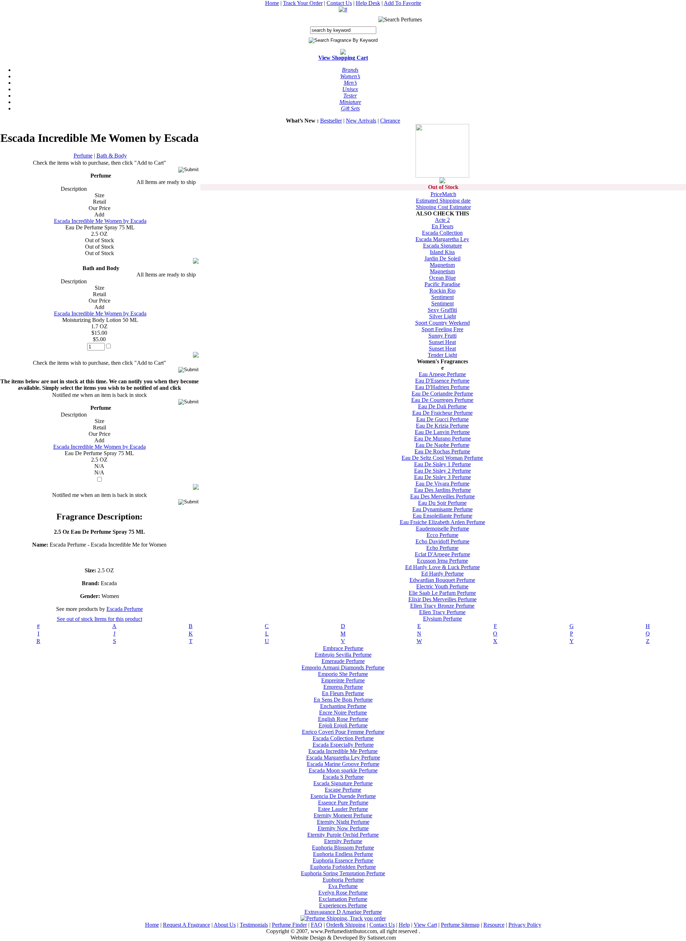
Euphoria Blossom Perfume (343, 848)
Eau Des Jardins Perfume (442, 490)
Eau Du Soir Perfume (442, 503)
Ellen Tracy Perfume (442, 612)
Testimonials (254, 925)
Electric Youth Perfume (442, 586)
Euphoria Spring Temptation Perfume (343, 873)
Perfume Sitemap (460, 925)
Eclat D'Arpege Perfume (442, 554)
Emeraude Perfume (343, 661)
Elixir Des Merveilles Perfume (442, 599)
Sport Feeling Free (442, 329)
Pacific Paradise (442, 284)
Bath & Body (111, 156)
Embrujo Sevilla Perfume (343, 655)
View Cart (425, 925)
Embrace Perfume (343, 648)
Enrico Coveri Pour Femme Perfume (343, 732)
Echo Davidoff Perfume (442, 541)
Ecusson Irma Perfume (442, 561)
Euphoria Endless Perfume (343, 854)
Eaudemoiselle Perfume (442, 529)
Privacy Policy (524, 925)
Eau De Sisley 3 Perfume (442, 477)
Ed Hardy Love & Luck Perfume (442, 567)
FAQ (316, 925)
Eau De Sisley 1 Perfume (442, 464)
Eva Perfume (343, 886)
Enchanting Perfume (343, 706)
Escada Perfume (124, 609)
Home (272, 3)
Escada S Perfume (343, 777)
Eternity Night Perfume (343, 822)
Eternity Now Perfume (343, 828)
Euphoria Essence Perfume (343, 860)
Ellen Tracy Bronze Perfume (442, 606)
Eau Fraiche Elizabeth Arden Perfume (442, 522)
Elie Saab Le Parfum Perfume (442, 593)
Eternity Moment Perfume (343, 815)
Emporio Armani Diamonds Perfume (343, 667)
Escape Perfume (343, 790)
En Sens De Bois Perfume (343, 700)
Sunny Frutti (442, 336)
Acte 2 (442, 220)
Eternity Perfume (343, 841)
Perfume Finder (289, 925)
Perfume (83, 156)
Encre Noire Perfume (343, 713)
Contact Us (339, 3)
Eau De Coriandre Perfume (442, 393)
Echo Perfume (442, 548)
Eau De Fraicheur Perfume (442, 413)
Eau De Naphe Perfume (442, 445)
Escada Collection (442, 233)
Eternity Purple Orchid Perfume (343, 835)
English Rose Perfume (343, 719)
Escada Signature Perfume (343, 783)
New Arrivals (361, 121)
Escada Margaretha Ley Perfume (343, 758)
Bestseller (331, 121)
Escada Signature (442, 246)
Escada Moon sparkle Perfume (343, 770)
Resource (493, 925)
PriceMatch (443, 194)
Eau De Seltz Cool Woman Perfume (442, 458)
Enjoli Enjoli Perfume (343, 725)
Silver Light (442, 316)
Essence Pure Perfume (343, 803)
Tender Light (442, 355)
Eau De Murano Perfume (442, 438)
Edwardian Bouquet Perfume (442, 580)
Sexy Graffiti (442, 310)
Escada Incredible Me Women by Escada (100, 221)
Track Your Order (303, 3)
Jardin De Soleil (442, 258)
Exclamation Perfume (343, 899)
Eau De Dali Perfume (442, 406)
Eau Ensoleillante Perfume (442, 516)
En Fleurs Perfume (343, 693)
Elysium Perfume (442, 619)
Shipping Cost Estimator (443, 207)
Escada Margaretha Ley (442, 239)
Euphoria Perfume (343, 880)
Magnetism (442, 265)
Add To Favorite (402, 3)
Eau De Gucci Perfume (442, 419)
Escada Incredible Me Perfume (343, 751)
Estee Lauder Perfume (343, 809)
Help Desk (368, 3)
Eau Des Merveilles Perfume (442, 496)
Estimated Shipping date (443, 201)
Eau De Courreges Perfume (442, 400)
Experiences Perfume (343, 905)
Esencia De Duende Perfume (343, 796)
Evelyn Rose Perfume (343, 893)
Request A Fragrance (186, 925)
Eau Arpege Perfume (442, 374)
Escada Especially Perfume (343, 745)
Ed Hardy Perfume (442, 574)
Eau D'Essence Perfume (442, 381)
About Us (225, 925)
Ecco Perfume (442, 535)
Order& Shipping (346, 925)
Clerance (390, 121)
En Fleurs (442, 226)
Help (404, 925)
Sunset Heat (442, 342)
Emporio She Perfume (343, 674)
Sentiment (442, 297)
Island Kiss (442, 252)
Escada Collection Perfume (343, 738)
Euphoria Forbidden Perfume (343, 867)
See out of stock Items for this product (99, 619)
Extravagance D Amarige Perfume (343, 912)
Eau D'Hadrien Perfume (442, 387)
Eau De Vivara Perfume (442, 484)
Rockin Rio (442, 291)
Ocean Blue (442, 278)
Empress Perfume (343, 687)
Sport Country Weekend (442, 323)
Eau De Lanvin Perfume (442, 432)
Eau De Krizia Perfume (442, 426)
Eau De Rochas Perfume (442, 451)
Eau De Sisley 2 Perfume (442, 471)
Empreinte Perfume (343, 680)
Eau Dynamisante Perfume (442, 509)
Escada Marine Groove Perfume (343, 764)
